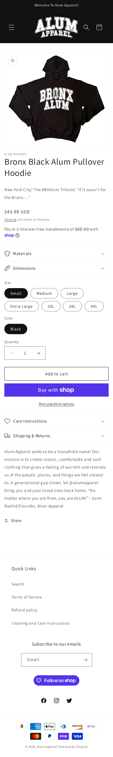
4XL (94, 306)
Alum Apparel (47, 747)
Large (72, 293)
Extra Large (21, 306)
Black (15, 329)
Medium (44, 293)
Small (16, 293)
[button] (11, 27)
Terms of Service (27, 597)
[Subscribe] (85, 660)
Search (18, 584)
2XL (51, 306)
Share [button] (16, 520)
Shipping (10, 219)
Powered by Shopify (73, 747)
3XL (72, 306)
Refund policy (24, 610)
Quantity (11, 341)
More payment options (56, 404)
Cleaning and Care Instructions (41, 623)
